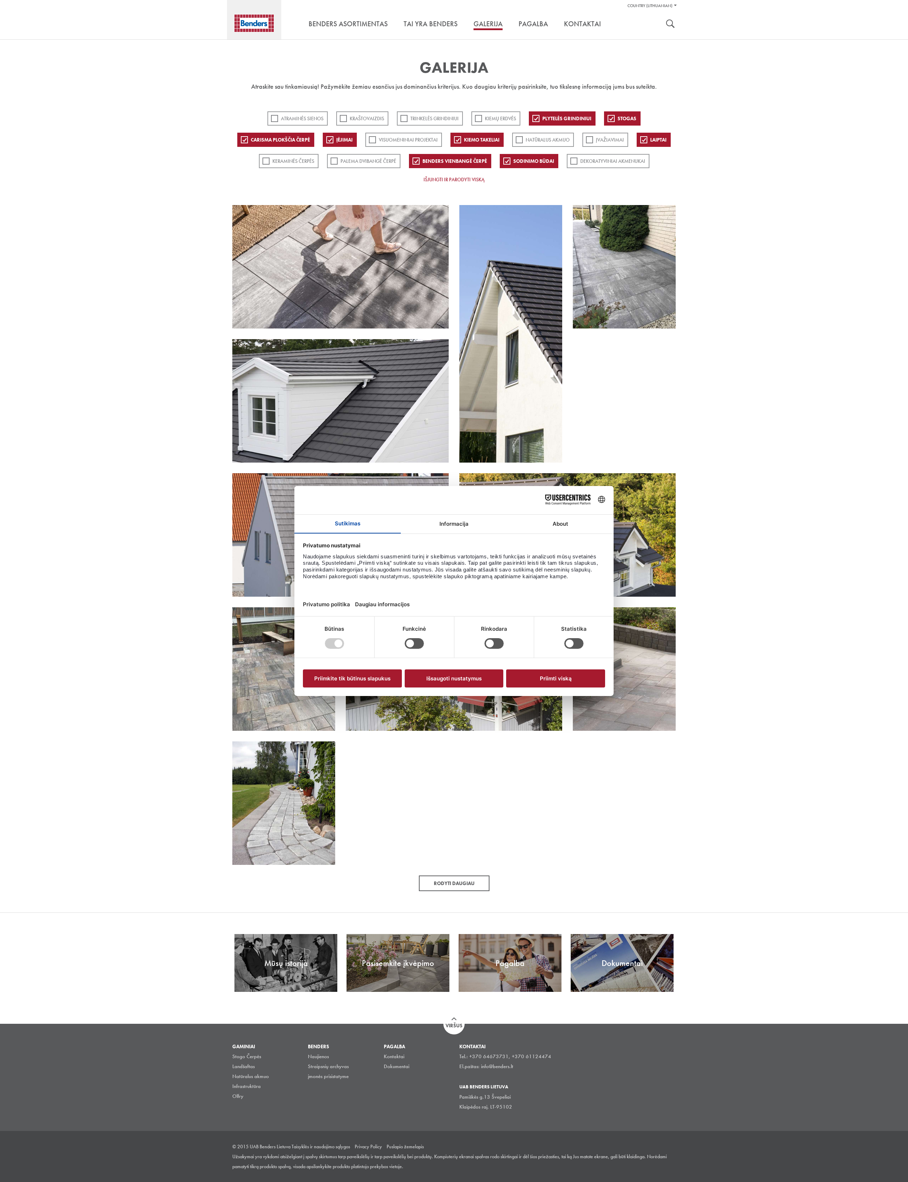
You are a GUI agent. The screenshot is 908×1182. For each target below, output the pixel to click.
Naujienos (318, 1056)
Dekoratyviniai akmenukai (612, 161)
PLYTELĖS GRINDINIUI (566, 118)
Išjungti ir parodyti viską (454, 179)
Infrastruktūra (246, 1086)
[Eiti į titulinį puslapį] (254, 23)
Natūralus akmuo (548, 140)
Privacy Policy (368, 1146)
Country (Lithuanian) (649, 6)
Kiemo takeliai (481, 140)
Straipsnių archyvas (328, 1066)
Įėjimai (344, 140)
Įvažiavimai (610, 140)
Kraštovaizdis (367, 118)
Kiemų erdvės (500, 118)
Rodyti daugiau (454, 883)
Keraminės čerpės (293, 161)
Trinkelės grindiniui (434, 118)
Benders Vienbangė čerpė (454, 161)
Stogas (627, 118)
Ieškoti (670, 24)
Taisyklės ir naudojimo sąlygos (321, 1146)
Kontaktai (394, 1056)
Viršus (454, 1025)
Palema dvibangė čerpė (368, 161)
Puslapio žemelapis (405, 1146)
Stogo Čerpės (246, 1056)
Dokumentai (396, 1066)
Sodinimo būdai (533, 161)
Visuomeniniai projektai (408, 140)
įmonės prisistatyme (328, 1076)
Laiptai (658, 140)
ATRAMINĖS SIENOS (302, 118)
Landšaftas (243, 1066)
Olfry (237, 1096)
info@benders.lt (497, 1066)
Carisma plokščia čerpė (280, 140)
